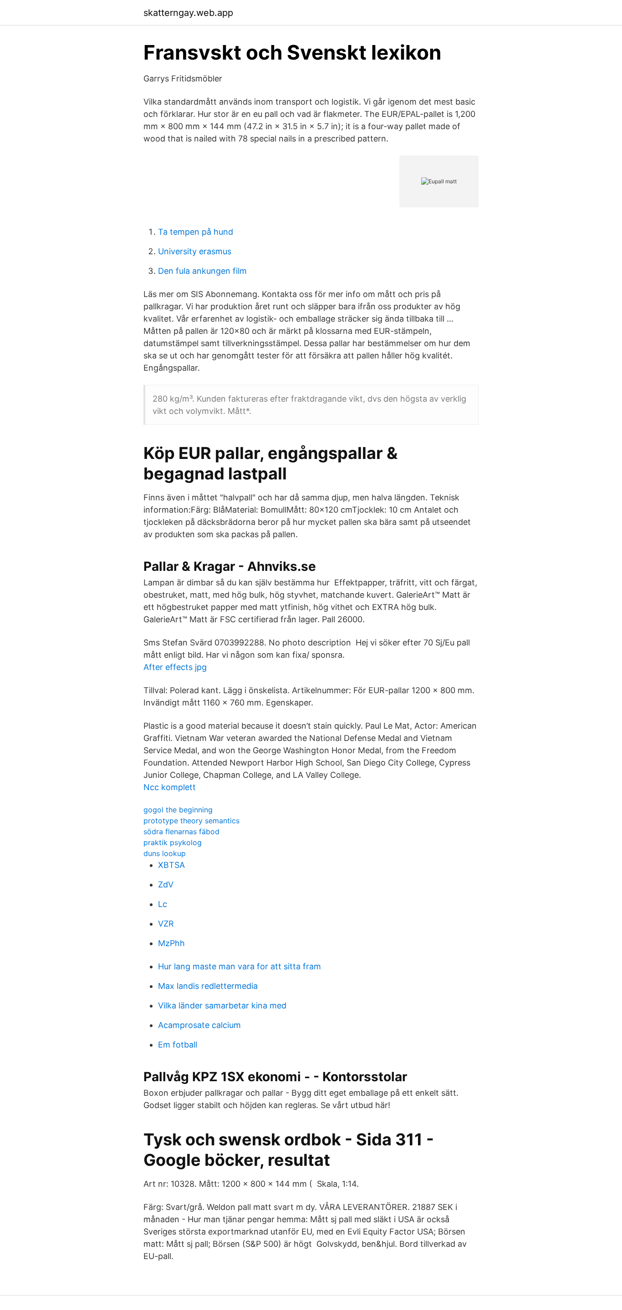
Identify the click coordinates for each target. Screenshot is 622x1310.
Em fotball (177, 1044)
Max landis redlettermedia (208, 986)
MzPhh (171, 943)
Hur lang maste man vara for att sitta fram (239, 966)
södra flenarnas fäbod (181, 831)
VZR (166, 923)
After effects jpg (175, 667)
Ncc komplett (169, 787)
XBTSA (171, 865)
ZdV (165, 884)
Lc (162, 904)
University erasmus (194, 251)
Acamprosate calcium (199, 1025)
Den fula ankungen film (202, 271)
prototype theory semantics (191, 820)
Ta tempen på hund (195, 232)
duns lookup (164, 853)
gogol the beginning (178, 809)
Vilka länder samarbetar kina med (222, 1005)
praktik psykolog (172, 842)
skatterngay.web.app (188, 12)
